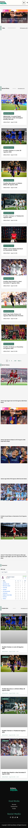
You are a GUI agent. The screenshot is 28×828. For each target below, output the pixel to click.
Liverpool (4, 589)
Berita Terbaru (6, 365)
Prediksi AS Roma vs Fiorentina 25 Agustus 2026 (13, 347)
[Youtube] (12, 817)
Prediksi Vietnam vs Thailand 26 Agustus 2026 (13, 216)
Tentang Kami (14, 806)
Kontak (14, 808)
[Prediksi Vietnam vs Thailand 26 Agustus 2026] (14, 201)
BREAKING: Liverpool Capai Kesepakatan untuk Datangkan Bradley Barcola (13, 118)
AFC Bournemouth (6, 591)
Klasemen (4, 565)
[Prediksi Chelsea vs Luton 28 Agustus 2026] (14, 136)
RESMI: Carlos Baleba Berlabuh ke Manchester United (13, 249)
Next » (19, 360)
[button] (27, 3)
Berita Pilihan (5, 88)
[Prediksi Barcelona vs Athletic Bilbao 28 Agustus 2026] (14, 169)
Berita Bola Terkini (8, 113)
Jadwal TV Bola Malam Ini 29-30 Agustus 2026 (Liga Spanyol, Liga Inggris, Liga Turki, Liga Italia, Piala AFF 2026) (14, 556)
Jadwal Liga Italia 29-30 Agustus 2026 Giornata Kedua (14, 478)
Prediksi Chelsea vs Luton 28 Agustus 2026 (12, 151)
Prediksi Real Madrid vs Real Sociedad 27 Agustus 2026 (12, 282)
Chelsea (4, 598)
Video (3, 28)
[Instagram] (10, 817)
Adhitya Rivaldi (6, 122)
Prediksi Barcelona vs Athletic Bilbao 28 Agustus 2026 (12, 184)
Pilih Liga (3, 569)
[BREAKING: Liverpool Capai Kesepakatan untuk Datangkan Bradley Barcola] (14, 102)
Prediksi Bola (5, 608)
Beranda (14, 804)
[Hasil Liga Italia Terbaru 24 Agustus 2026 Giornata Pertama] (14, 300)
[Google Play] (17, 817)
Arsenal (4, 582)
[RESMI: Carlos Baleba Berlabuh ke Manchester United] (14, 234)
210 (15, 360)
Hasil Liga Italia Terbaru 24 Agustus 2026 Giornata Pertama (13, 314)
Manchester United (6, 585)
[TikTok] (15, 817)
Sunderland (5, 593)
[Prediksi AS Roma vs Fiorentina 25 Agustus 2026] (14, 332)
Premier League (10, 576)
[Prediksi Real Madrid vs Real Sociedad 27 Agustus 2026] (14, 267)
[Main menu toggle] (23, 2)
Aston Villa (5, 587)
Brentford (5, 596)
